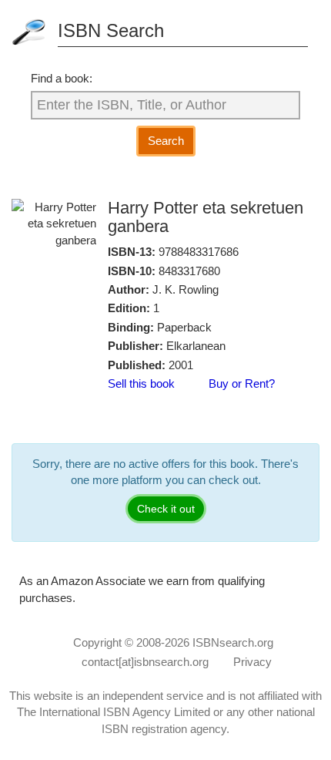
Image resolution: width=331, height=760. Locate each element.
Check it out (166, 509)
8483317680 (189, 270)
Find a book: (61, 78)
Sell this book (141, 383)
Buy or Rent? (242, 383)
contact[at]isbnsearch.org (145, 661)
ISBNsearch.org (232, 642)
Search (166, 140)
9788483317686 (199, 251)
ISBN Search (111, 30)
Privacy (252, 661)
